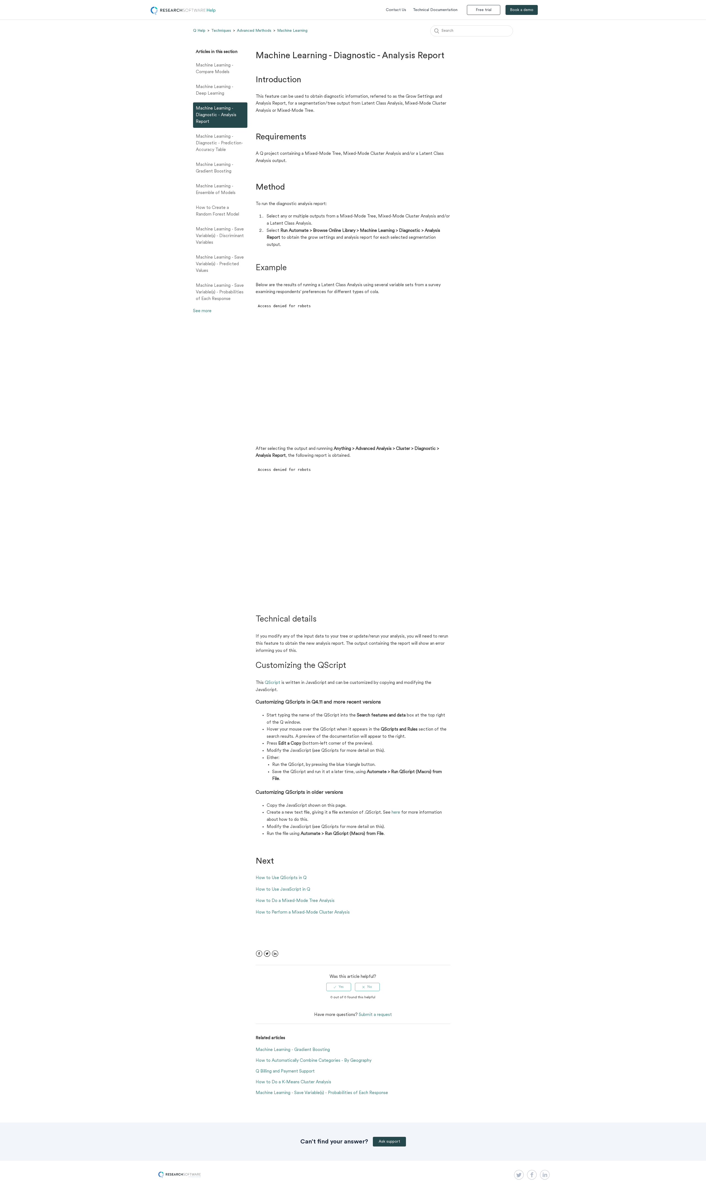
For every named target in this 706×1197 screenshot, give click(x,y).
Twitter (267, 953)
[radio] (338, 987)
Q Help (199, 31)
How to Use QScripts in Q (281, 878)
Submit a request (375, 1015)
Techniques (221, 31)
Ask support (389, 1142)
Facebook (259, 953)
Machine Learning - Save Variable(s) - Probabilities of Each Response (220, 292)
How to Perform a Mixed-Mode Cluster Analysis (303, 912)
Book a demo (521, 10)
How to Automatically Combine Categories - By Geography (313, 1060)
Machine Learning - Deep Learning (214, 90)
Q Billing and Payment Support (285, 1071)
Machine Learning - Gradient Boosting (214, 168)
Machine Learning (292, 31)
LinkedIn (275, 953)
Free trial (483, 10)
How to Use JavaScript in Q (283, 889)
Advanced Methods (254, 31)
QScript (272, 683)
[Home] (183, 14)
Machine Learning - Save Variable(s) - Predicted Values (220, 264)
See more (202, 311)
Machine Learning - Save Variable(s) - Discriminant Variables (220, 236)
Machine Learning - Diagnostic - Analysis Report (216, 115)
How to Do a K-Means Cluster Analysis (293, 1082)
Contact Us (396, 10)
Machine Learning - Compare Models (214, 68)
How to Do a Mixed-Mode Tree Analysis (295, 901)
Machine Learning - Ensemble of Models (216, 189)
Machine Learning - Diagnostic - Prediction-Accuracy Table (219, 143)
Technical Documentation (435, 10)
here (396, 812)
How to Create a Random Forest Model (217, 211)
